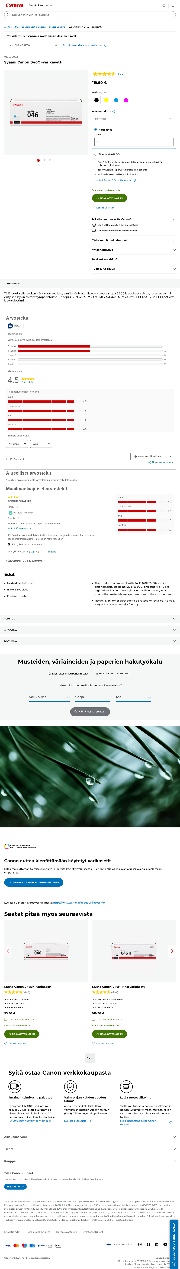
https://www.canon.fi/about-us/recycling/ (79, 902)
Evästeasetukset (93, 1231)
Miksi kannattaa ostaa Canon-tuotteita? (138, 1122)
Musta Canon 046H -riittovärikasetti (119, 986)
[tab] (68, 673)
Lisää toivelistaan (105, 207)
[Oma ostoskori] (164, 5)
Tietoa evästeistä (66, 1231)
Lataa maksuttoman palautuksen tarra (34, 882)
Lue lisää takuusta (75, 1120)
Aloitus (8, 26)
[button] (105, 45)
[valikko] (173, 5)
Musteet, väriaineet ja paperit (30, 26)
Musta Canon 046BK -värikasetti (28, 986)
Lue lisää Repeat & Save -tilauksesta (112, 180)
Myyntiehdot (12, 1231)
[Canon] (14, 5)
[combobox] (90, 14)
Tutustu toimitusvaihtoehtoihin (28, 1120)
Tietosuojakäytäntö (38, 1231)
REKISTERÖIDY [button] (15, 1186)
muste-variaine (57, 26)
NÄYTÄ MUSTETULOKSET (92, 711)
